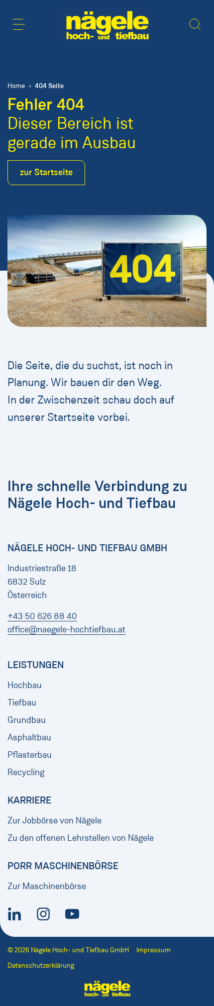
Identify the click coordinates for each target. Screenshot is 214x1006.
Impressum (153, 950)
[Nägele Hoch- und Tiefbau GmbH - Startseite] (107, 25)
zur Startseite (46, 172)
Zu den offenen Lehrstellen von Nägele (80, 837)
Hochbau (24, 685)
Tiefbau (21, 702)
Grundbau (26, 719)
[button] (18, 24)
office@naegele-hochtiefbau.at (66, 629)
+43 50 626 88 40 (42, 615)
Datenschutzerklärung (40, 965)
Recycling (25, 772)
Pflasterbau (29, 754)
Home (16, 86)
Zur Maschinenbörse (46, 886)
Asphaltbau (29, 737)
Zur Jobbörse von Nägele (54, 820)
